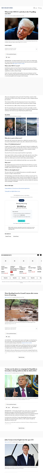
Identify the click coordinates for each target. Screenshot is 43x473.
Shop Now (6, 277)
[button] (35, 7)
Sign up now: (7, 15)
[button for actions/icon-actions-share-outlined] (36, 49)
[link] (7, 8)
